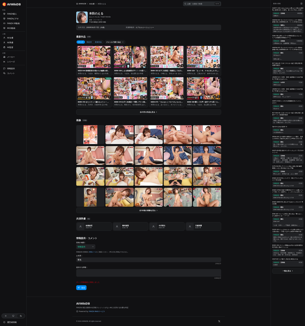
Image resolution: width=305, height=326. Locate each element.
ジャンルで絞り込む (113, 42)
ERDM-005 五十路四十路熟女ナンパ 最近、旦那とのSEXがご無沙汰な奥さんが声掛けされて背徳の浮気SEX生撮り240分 (287, 138)
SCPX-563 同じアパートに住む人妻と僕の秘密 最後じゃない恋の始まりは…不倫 (287, 167)
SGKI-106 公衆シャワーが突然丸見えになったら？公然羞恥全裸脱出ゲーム (287, 37)
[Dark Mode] (21, 316)
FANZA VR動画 (13, 23)
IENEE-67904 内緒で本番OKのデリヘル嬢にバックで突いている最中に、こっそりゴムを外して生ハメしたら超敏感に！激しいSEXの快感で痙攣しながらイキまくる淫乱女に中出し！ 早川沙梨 (287, 191)
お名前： (79, 255)
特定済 (89, 42)
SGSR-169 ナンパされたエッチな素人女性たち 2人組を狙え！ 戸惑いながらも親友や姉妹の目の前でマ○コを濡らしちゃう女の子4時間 (287, 230)
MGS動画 (11, 28)
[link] (102, 4)
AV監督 (10, 47)
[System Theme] (13, 316)
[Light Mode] (5, 316)
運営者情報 (12, 322)
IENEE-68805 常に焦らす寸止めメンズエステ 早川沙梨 (287, 203)
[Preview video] (109, 65)
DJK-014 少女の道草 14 (279, 127)
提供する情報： (82, 267)
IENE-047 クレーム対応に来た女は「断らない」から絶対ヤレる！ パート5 (287, 215)
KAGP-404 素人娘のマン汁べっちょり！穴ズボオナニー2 (288, 151)
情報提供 (11, 68)
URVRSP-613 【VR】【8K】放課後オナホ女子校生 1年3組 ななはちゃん (287, 78)
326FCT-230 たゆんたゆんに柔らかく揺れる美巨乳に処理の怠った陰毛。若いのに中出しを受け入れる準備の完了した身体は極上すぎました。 (287, 9)
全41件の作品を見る (147, 112)
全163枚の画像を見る (147, 210)
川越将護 (198, 225)
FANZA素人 (12, 14)
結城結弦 (89, 225)
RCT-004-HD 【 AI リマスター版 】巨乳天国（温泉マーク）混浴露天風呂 (287, 114)
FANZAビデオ (13, 18)
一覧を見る (287, 271)
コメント (11, 73)
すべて (80, 42)
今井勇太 (162, 225)
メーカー (11, 57)
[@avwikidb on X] (219, 321)
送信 (83, 287)
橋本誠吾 (125, 225)
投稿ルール (92, 252)
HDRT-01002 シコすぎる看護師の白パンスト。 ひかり (287, 102)
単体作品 (98, 42)
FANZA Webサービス (97, 311)
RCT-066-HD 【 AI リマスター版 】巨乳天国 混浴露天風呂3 (287, 64)
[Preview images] (105, 65)
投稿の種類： (81, 242)
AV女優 (10, 37)
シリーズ (11, 61)
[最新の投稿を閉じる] (301, 3)
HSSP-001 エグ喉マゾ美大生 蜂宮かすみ (285, 259)
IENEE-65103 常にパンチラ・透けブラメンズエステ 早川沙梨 (287, 179)
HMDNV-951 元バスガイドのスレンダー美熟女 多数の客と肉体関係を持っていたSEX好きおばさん (287, 21)
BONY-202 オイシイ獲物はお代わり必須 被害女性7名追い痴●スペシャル (287, 246)
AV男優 (10, 42)
